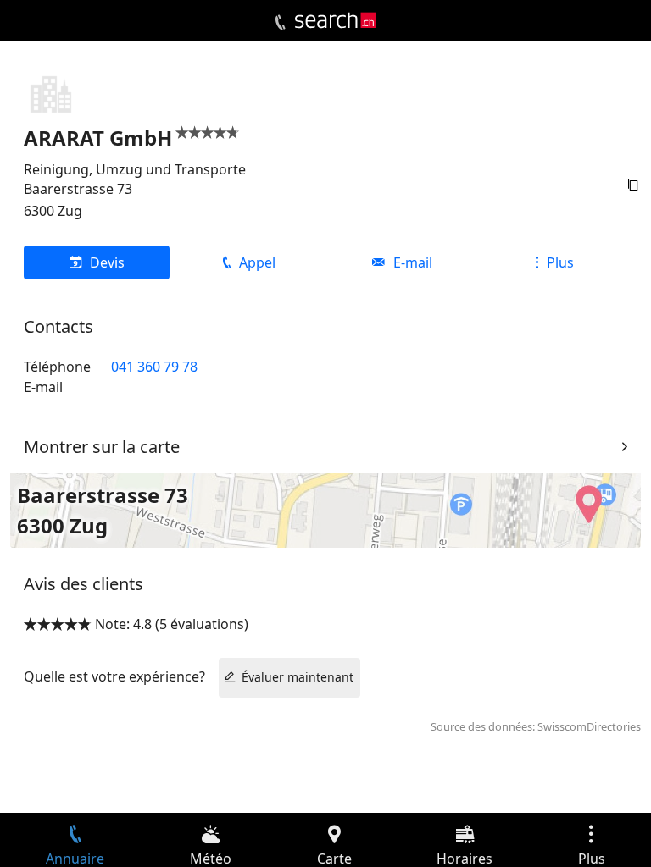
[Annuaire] (280, 22)
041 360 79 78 (154, 366)
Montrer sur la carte (102, 446)
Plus (560, 262)
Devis (107, 262)
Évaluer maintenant (297, 677)
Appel (257, 262)
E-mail (412, 262)
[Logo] (335, 20)
